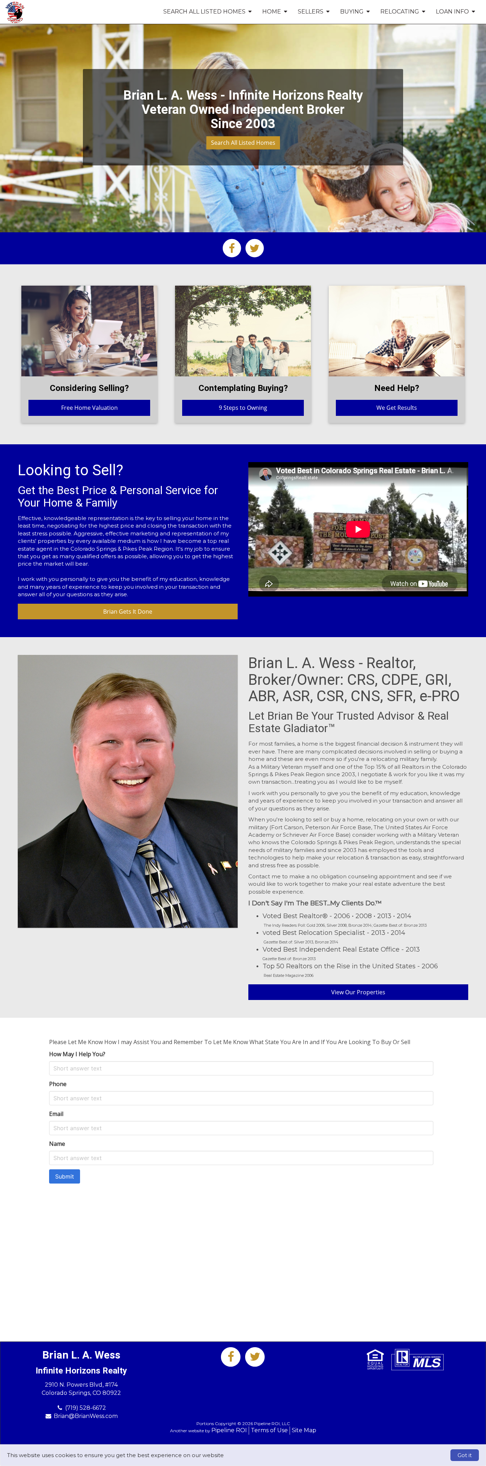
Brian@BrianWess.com (86, 1416)
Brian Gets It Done (127, 611)
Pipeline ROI (229, 1430)
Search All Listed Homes (243, 143)
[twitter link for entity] (254, 247)
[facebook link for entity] (231, 247)
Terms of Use (269, 1430)
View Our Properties (358, 992)
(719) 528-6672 (85, 1407)
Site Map (304, 1430)
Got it (465, 1455)
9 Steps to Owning (243, 408)
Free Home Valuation (89, 408)
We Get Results (396, 408)
